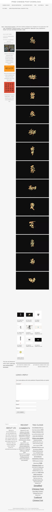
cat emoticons (39, 436)
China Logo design (37, 438)
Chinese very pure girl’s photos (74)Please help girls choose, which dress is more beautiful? (25, 457)
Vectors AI (41, 5)
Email (17, 404)
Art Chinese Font (36, 427)
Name (18, 400)
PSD (35, 5)
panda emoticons (36, 468)
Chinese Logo (40, 441)
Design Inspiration (16, 5)
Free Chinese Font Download (26, 2)
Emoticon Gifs (35, 454)
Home (3, 26)
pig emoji (40, 470)
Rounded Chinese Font (38, 479)
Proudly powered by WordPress (19, 508)
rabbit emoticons (37, 474)
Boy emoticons (38, 434)
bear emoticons (38, 429)
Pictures (5, 8)
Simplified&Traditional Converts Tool (18, 8)
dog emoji (42, 447)
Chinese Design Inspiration (10, 26)
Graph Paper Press (35, 508)
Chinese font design (38, 440)
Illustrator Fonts (27, 5)
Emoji (47, 5)
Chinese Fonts (6, 5)
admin (10, 34)
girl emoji (41, 454)
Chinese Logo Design (36, 443)
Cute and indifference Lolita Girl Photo (25, 451)
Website (18, 408)
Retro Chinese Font (39, 478)
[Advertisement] (26, 18)
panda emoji (41, 467)
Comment (18, 384)
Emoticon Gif (39, 452)
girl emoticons (38, 456)
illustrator (37, 460)
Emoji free (41, 451)
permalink (11, 39)
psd (36, 472)
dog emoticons (36, 449)
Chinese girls (35, 441)
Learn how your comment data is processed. (9, 365)
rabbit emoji (41, 472)
